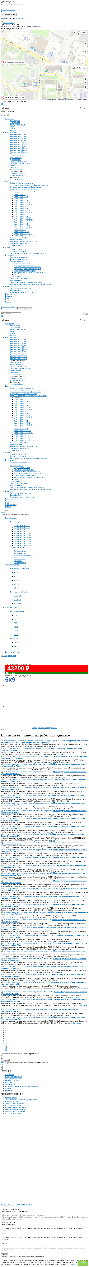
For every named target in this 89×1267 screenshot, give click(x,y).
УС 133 (16, 588)
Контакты (8, 296)
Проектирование (16, 239)
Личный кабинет (16, 290)
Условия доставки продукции (20, 257)
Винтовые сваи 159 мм (18, 150)
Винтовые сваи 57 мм (18, 134)
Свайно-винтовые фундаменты (21, 183)
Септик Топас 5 (20, 199)
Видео (12, 127)
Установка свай (15, 245)
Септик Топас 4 (20, 195)
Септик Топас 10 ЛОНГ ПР (24, 236)
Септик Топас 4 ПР (21, 197)
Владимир (21, 18)
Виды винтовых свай (22, 263)
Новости (13, 130)
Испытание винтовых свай (24, 265)
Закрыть (4, 1254)
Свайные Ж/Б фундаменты (15, 1111)
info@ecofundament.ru (24, 1205)
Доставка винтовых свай (14, 1103)
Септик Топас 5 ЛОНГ (22, 202)
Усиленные (14, 167)
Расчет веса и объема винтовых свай (27, 267)
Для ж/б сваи (14, 639)
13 (6, 1050)
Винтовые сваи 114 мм (18, 146)
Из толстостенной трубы (19, 592)
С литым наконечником (18, 162)
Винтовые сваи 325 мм (18, 154)
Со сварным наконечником (20, 164)
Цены (16, 274)
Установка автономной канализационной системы (28, 191)
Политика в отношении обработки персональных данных (31, 284)
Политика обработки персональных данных (21, 1086)
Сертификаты (15, 123)
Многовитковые (16, 169)
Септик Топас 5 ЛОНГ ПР (23, 204)
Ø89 (15, 623)
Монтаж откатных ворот (19, 237)
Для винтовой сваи (17, 611)
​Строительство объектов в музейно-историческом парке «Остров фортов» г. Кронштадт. (44, 741)
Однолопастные (15, 158)
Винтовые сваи (11, 132)
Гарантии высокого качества (20, 288)
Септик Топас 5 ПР (21, 201)
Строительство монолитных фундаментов (25, 187)
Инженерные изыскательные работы (23, 241)
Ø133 (16, 631)
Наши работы (10, 294)
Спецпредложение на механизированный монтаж (28, 253)
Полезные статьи (16, 280)
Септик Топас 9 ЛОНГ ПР (23, 228)
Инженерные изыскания (14, 1105)
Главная (4, 514)
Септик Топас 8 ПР (21, 216)
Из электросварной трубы (19, 568)
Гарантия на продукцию (19, 278)
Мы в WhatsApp (9, 23)
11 (6, 1046)
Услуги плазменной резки (19, 243)
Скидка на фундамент (18, 251)
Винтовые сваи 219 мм (18, 152)
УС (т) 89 (17, 600)
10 (6, 1044)
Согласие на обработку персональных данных (27, 282)
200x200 (17, 646)
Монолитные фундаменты (15, 1109)
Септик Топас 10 (20, 230)
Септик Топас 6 (20, 206)
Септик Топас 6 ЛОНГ (22, 210)
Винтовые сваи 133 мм (18, 148)
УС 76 (16, 576)
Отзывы (13, 128)
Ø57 (15, 615)
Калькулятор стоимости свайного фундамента (31, 185)
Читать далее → (76, 998)
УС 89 (16, 580)
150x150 (17, 642)
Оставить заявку (11, 300)
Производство (15, 121)
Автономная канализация (14, 1113)
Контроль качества (16, 276)
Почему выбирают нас (18, 125)
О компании (9, 119)
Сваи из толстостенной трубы (25, 271)
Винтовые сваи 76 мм (18, 138)
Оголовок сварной (16, 175)
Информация (10, 255)
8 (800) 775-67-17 (8, 10)
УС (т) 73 (17, 596)
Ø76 (15, 619)
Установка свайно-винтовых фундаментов (21, 1100)
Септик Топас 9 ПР (21, 224)
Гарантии (8, 1082)
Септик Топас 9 (20, 222)
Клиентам (13, 514)
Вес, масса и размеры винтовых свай (27, 269)
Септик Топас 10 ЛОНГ (23, 234)
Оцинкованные (15, 165)
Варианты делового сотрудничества (23, 292)
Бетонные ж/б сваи (17, 179)
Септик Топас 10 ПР (21, 232)
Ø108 (16, 627)
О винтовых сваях (16, 261)
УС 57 (16, 572)
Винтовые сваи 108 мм (18, 144)
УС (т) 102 (18, 604)
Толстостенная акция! (18, 249)
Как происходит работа (18, 259)
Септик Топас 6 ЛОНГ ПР (23, 212)
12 (6, 1048)
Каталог (8, 302)
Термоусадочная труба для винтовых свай (29, 273)
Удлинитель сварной (17, 173)
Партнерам (9, 286)
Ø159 (16, 635)
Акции (7, 247)
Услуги (7, 181)
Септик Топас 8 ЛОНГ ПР (23, 220)
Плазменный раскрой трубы (15, 1107)
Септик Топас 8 (20, 214)
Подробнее (72, 1264)
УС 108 (16, 584)
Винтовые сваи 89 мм (18, 140)
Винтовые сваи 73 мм (18, 136)
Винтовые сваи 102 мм (18, 142)
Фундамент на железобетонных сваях (23, 189)
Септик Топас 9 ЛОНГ (22, 226)
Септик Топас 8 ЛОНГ (22, 218)
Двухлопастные (15, 160)
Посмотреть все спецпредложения (44, 728)
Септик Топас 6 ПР (21, 208)
